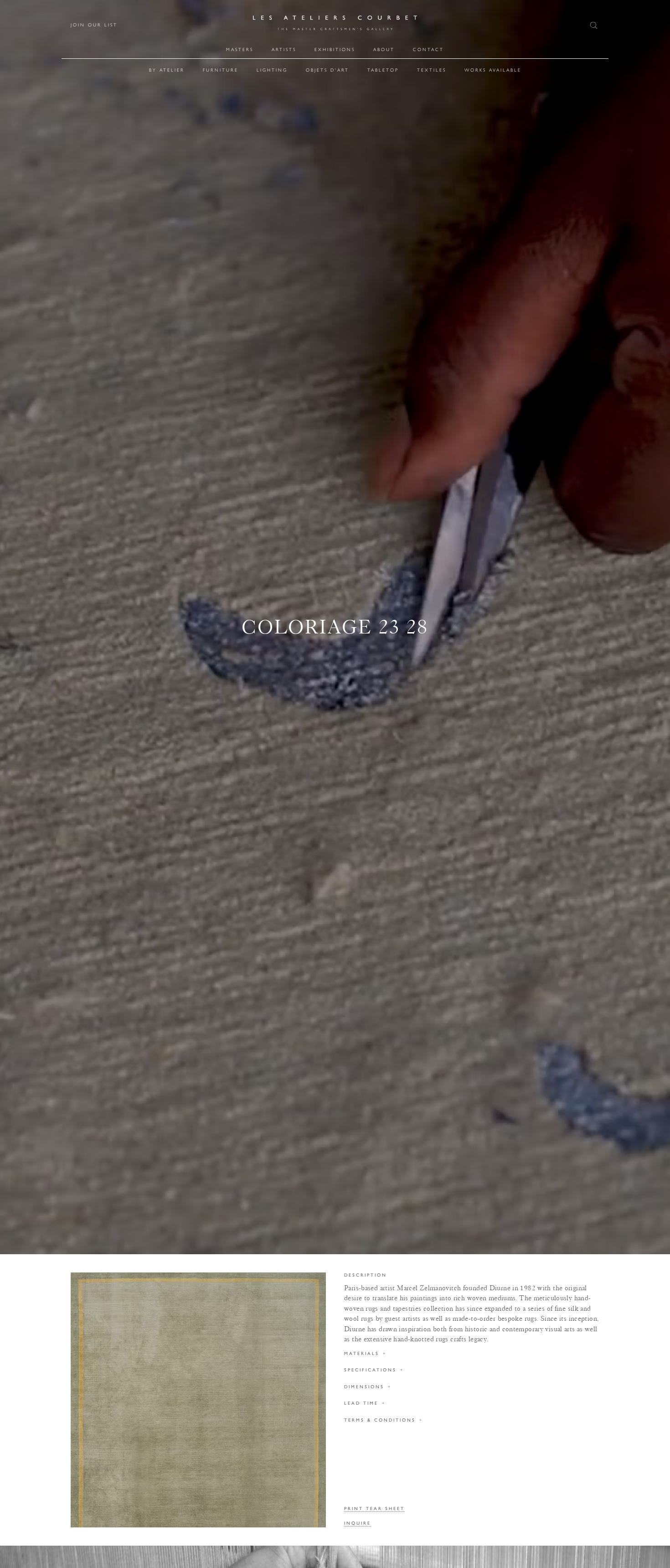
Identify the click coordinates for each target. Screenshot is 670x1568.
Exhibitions (334, 49)
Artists (284, 49)
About (384, 49)
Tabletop (383, 70)
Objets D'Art (327, 70)
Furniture (220, 70)
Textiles (431, 70)
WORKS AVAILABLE (492, 70)
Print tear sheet (374, 1508)
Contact (428, 49)
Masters (239, 49)
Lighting (272, 70)
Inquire (357, 1523)
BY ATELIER (167, 70)
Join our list (94, 25)
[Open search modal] (594, 25)
